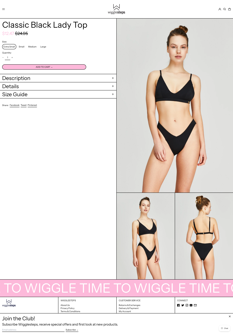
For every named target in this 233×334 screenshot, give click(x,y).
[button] (224, 9)
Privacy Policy (67, 308)
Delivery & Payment (128, 308)
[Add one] (12, 57)
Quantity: (6, 52)
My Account (125, 311)
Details (10, 86)
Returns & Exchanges (129, 305)
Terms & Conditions (70, 311)
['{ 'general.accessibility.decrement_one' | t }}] (3, 57)
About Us (65, 305)
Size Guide (15, 94)
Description (16, 78)
